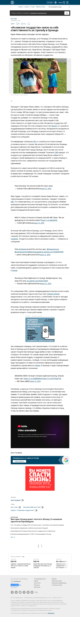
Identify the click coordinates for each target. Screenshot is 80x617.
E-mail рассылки (57, 585)
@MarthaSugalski (34, 252)
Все (23, 556)
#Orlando (22, 249)
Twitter (14, 270)
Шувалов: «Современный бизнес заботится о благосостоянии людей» (21, 565)
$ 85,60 (20, 7)
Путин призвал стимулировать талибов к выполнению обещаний (29, 528)
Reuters (54, 126)
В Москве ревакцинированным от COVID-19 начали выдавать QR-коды (31, 534)
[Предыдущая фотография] (11, 76)
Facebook (14, 239)
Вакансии (37, 587)
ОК (67, 13)
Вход (60, 2)
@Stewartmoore (53, 249)
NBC (12, 201)
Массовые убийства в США (31, 507)
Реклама (37, 585)
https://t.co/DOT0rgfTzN (51, 378)
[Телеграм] (12, 592)
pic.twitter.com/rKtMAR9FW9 (52, 252)
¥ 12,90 (32, 7)
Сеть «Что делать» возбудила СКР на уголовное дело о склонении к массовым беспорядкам (37, 525)
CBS (34, 141)
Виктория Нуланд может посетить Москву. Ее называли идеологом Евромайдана (36, 520)
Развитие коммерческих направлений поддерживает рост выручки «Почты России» (65, 565)
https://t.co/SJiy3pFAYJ (49, 220)
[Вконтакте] (16, 592)
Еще (12, 537)
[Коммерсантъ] (12, 2)
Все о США (14, 18)
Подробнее (51, 613)
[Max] (32, 592)
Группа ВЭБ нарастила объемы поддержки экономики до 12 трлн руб (42, 565)
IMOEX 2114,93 (40, 7)
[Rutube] (28, 592)
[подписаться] (23, 500)
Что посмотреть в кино (55, 7)
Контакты (37, 583)
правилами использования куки (38, 13)
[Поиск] (63, 2)
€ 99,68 (26, 7)
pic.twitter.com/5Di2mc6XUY (37, 281)
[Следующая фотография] (69, 76)
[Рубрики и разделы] (67, 2)
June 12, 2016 (46, 188)
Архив (36, 581)
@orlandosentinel (21, 252)
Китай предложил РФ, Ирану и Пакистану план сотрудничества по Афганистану (33, 531)
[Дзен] (20, 592)
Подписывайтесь (19, 461)
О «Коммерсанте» (40, 579)
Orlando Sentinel (53, 294)
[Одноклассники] (24, 592)
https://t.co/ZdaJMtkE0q (33, 378)
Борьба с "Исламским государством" (22, 510)
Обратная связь (57, 581)
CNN (56, 152)
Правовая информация (59, 583)
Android (54, 579)
